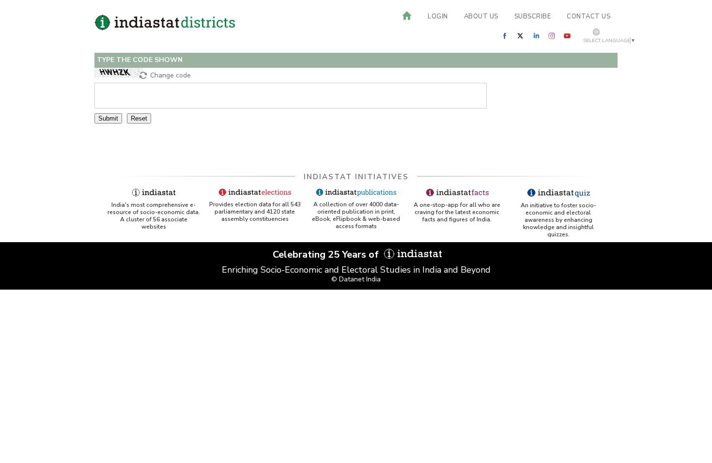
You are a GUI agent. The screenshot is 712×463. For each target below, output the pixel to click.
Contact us (588, 16)
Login (438, 16)
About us (481, 16)
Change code (170, 75)
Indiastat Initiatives (356, 177)
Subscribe (532, 16)
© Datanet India (356, 279)
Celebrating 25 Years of (327, 254)
